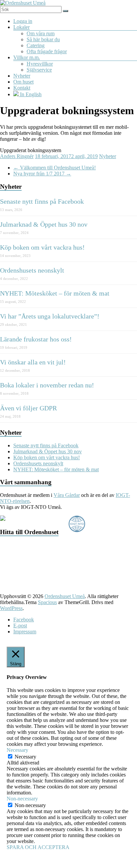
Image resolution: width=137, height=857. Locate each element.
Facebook (23, 619)
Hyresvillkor (40, 64)
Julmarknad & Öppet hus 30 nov (43, 224)
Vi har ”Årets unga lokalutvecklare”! (49, 316)
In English (30, 94)
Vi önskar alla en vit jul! (33, 362)
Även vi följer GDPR (28, 408)
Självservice (39, 70)
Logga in (22, 21)
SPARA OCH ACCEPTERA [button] (38, 847)
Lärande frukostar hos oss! (36, 339)
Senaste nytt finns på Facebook (42, 201)
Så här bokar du (43, 39)
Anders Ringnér (17, 156)
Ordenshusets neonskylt (32, 270)
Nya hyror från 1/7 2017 (42, 173)
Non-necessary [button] (22, 798)
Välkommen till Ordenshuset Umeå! (54, 167)
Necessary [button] (17, 750)
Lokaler (21, 27)
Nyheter (21, 76)
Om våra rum (41, 33)
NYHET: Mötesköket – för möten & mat (54, 293)
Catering (36, 45)
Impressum (24, 631)
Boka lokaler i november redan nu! (47, 385)
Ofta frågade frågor (47, 51)
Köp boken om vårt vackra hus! (42, 247)
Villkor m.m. (26, 57)
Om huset (23, 82)
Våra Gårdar (67, 495)
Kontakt (21, 88)
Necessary (25, 756)
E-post (20, 625)
